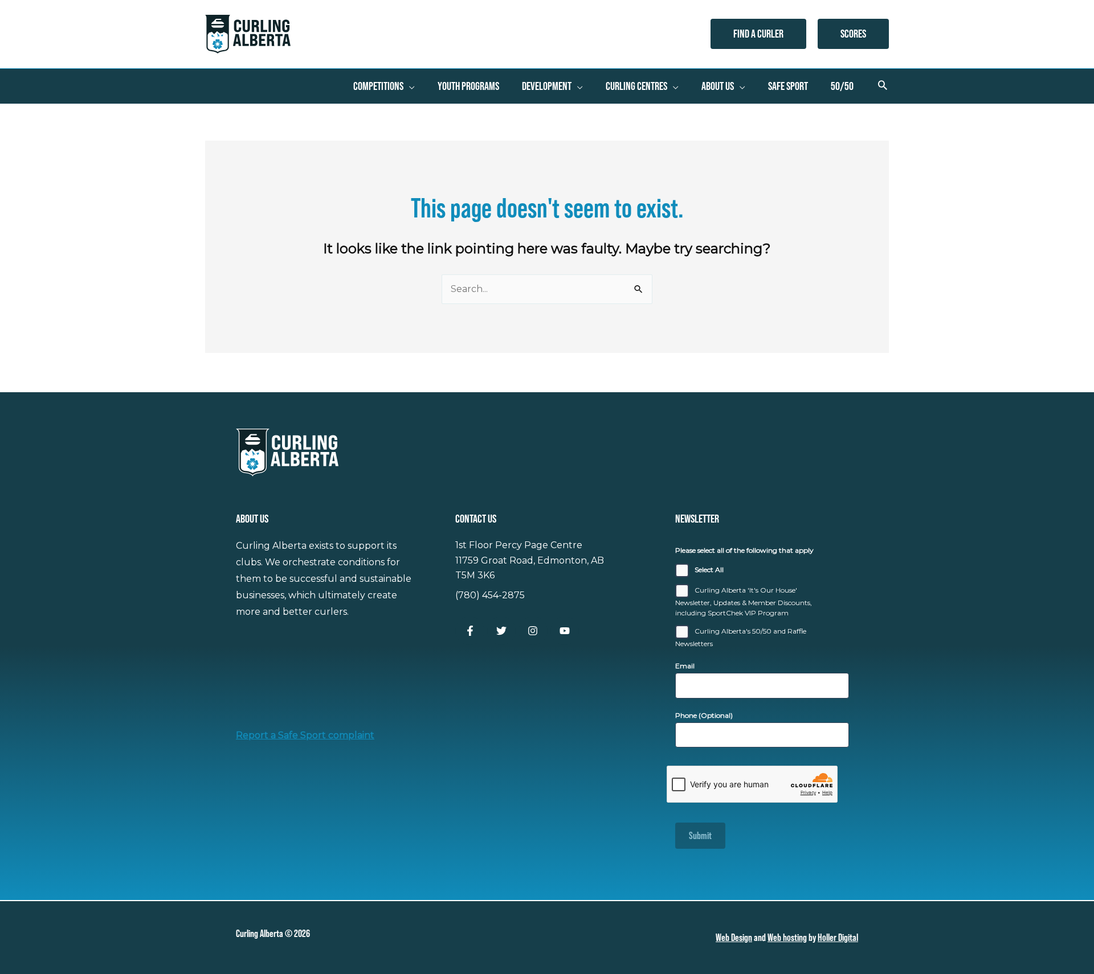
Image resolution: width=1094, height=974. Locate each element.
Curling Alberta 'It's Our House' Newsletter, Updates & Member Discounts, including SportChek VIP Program (743, 601)
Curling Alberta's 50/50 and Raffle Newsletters (740, 637)
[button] (758, 34)
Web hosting (787, 937)
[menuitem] (384, 86)
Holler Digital (838, 937)
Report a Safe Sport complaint (305, 735)
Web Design (734, 937)
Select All (709, 569)
